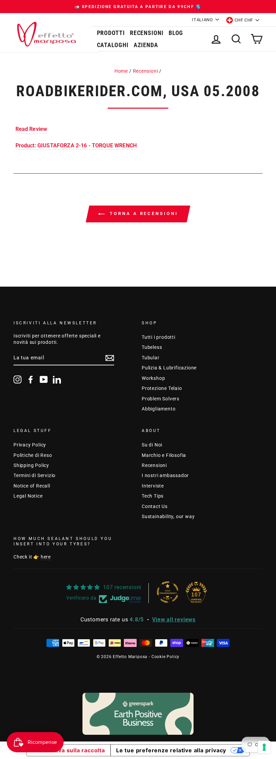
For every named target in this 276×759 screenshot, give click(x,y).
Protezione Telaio (162, 388)
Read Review (31, 129)
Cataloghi (113, 44)
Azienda (146, 44)
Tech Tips (153, 496)
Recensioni (147, 32)
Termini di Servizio (34, 475)
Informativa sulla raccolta (68, 750)
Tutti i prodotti (158, 337)
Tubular (151, 357)
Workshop (153, 378)
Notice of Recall (31, 486)
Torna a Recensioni (142, 213)
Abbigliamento (158, 408)
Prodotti (111, 32)
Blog (176, 32)
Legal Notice (28, 496)
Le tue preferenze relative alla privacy (171, 750)
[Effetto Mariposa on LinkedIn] (57, 379)
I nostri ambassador (165, 475)
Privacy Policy (29, 444)
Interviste (153, 486)
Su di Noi (152, 444)
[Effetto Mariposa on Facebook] (31, 379)
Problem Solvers (160, 398)
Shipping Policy (31, 465)
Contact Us (155, 506)
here (46, 556)
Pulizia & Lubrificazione (169, 367)
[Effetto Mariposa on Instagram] (17, 379)
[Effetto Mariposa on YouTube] (44, 379)
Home (121, 71)
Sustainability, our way (168, 516)
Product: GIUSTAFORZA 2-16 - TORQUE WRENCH (76, 145)
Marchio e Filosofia (164, 455)
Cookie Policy (165, 656)
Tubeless (152, 347)
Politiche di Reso (32, 455)
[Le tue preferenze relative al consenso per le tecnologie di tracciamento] (264, 747)
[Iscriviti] (109, 358)
